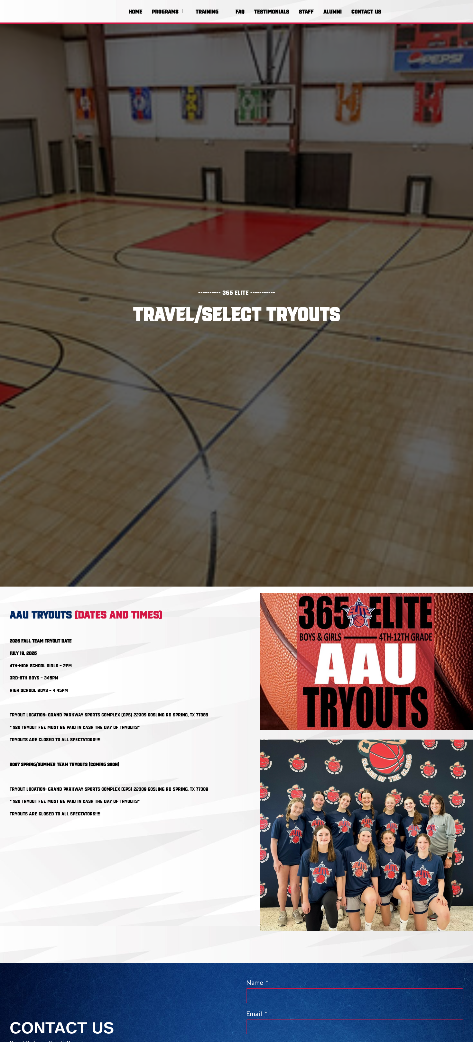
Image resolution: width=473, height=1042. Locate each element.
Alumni (332, 11)
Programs (165, 11)
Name (255, 982)
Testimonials (271, 11)
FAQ (240, 11)
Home (135, 11)
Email (255, 1013)
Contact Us (366, 11)
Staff (306, 11)
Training (207, 11)
